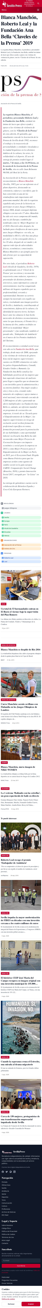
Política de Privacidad (9, 1231)
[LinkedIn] (14, 1172)
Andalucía (5, 1191)
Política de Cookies (8, 1234)
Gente (4, 1194)
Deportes (5, 1197)
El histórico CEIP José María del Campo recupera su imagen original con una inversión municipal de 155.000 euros (20, 982)
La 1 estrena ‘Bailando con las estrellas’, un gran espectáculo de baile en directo (20, 794)
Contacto (5, 1243)
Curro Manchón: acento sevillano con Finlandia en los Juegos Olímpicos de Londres (19, 707)
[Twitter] (7, 1172)
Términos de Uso (8, 1237)
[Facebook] (3, 1172)
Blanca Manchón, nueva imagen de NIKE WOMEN (18, 768)
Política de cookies (8, 1299)
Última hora (6, 1185)
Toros (4, 1200)
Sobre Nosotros (7, 1225)
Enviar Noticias (7, 1283)
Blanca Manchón (26, 180)
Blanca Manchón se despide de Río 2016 (20, 649)
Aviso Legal (6, 1240)
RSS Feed (5, 1215)
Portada (4, 1182)
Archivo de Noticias (9, 1212)
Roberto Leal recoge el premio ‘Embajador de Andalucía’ (16, 861)
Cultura (4, 1206)
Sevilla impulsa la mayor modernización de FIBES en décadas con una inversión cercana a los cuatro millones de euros (20, 920)
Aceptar (31, 1304)
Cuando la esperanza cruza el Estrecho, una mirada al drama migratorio (20, 1063)
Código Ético (6, 1228)
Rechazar (11, 1304)
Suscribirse (21, 1266)
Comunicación (7, 1203)
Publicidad (5, 1277)
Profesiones (6, 1209)
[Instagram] (10, 1172)
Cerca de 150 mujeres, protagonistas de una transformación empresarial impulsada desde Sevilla (20, 1119)
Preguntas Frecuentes (10, 1280)
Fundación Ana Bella (25, 349)
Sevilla (4, 1188)
